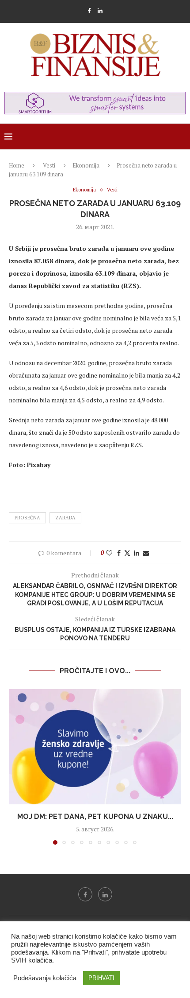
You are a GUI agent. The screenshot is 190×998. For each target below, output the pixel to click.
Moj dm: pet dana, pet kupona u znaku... (95, 816)
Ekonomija (85, 165)
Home (16, 165)
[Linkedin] (100, 11)
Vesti (49, 165)
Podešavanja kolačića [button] (44, 978)
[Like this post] (109, 553)
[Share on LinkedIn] (136, 553)
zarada (65, 518)
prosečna (27, 518)
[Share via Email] (146, 553)
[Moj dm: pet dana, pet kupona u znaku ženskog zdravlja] (95, 746)
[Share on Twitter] (127, 553)
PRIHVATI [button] (101, 978)
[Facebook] (89, 11)
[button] (16, 766)
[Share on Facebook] (119, 553)
